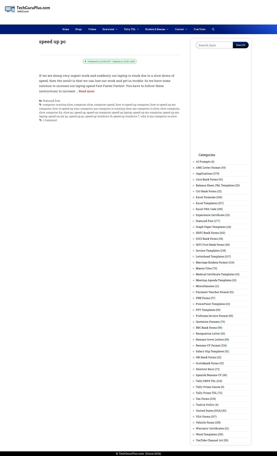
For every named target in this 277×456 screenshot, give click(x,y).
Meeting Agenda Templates (213, 280)
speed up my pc (58, 116)
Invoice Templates (208, 250)
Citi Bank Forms (206, 191)
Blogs (78, 29)
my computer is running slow (112, 108)
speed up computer (99, 112)
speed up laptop (122, 112)
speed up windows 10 (98, 116)
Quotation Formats (208, 321)
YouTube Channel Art (209, 440)
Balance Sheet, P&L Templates (215, 185)
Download (108, 29)
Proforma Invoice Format (212, 315)
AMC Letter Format (208, 167)
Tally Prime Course (208, 387)
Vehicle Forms (205, 422)
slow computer (169, 108)
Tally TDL (129, 29)
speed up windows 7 (126, 116)
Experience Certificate (210, 215)
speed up (80, 112)
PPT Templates (205, 309)
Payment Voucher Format (212, 292)
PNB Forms (203, 298)
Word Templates (206, 434)
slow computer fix (50, 112)
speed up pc (76, 116)
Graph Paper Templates (211, 226)
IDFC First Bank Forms (210, 244)
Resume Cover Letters (210, 339)
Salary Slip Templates (210, 351)
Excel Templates (206, 203)
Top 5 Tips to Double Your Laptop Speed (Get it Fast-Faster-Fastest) (97, 51)
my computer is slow (146, 108)
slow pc (68, 112)
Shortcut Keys (205, 369)
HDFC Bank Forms (207, 232)
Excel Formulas (206, 197)
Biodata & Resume (155, 29)
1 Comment (50, 120)
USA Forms (203, 416)
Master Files (204, 268)
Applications (204, 173)
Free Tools (199, 29)
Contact (179, 29)
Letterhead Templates (210, 256)
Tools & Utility (205, 404)
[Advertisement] (216, 11)
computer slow (83, 104)
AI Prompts (203, 161)
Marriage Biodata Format (212, 262)
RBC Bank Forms (206, 327)
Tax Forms (202, 398)
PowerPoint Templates (210, 304)
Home (65, 29)
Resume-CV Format (208, 345)
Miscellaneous (205, 286)
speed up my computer (147, 112)
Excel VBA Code (206, 209)
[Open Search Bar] (213, 29)
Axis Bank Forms (207, 179)
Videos (92, 29)
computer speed (104, 104)
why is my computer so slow (158, 116)
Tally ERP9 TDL (206, 381)
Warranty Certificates (210, 428)
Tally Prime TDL (206, 392)
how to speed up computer (132, 104)
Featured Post (51, 100)
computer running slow (58, 104)
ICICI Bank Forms (207, 238)
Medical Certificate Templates (215, 274)
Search (240, 45)
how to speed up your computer (72, 108)
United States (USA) (209, 410)
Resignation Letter (208, 333)
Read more (86, 91)
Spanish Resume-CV (209, 375)
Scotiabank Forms (207, 363)
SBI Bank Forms (206, 357)
